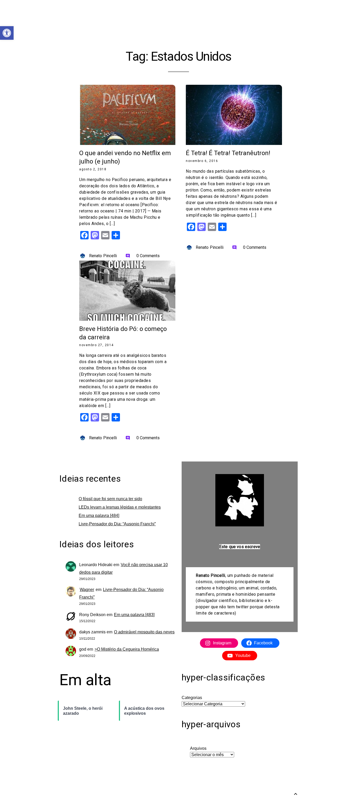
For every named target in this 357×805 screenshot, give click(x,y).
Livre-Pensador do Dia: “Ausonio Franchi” (117, 524)
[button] (7, 33)
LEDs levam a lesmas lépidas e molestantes (120, 507)
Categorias (192, 697)
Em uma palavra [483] (134, 614)
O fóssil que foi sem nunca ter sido (110, 499)
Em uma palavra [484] (99, 515)
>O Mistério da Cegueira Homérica (127, 649)
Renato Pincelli (103, 255)
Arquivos (198, 748)
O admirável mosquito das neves (144, 632)
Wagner (87, 589)
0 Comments (142, 255)
